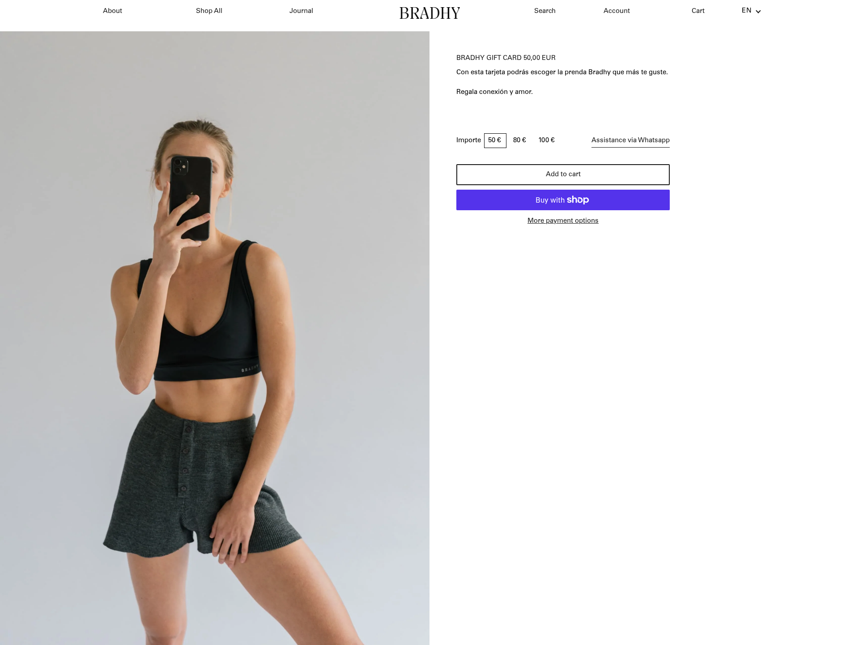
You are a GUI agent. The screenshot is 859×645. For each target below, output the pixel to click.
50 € (495, 140)
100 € (546, 140)
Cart (698, 11)
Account (617, 11)
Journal (301, 11)
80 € (520, 140)
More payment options (563, 221)
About (112, 11)
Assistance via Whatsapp (630, 140)
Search (545, 11)
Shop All (209, 11)
